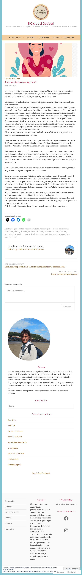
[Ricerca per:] (41, 406)
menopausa (13, 448)
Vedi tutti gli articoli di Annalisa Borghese (26, 249)
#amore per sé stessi (49, 229)
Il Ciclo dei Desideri (41, 23)
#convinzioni (10, 234)
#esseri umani (42, 234)
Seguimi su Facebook (41, 473)
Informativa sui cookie (49, 571)
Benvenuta (15, 38)
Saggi (56, 38)
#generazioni (54, 234)
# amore (28, 229)
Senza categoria (14, 465)
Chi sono (30, 38)
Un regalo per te (12, 512)
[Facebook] (66, 518)
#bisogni (18, 231)
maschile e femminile (17, 442)
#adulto (35, 229)
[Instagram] (66, 530)
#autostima (64, 229)
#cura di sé (30, 234)
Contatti (69, 38)
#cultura (20, 234)
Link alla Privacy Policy (66, 504)
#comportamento (30, 231)
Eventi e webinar (15, 437)
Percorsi (44, 38)
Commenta (67, 306)
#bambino (9, 231)
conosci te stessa (12, 79)
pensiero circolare (16, 453)
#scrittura (12, 420)
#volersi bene (11, 237)
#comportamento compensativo (52, 231)
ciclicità (11, 425)
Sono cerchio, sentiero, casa (64, 272)
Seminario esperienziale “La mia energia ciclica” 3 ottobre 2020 (35, 265)
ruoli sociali (13, 459)
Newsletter (9, 529)
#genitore (65, 234)
